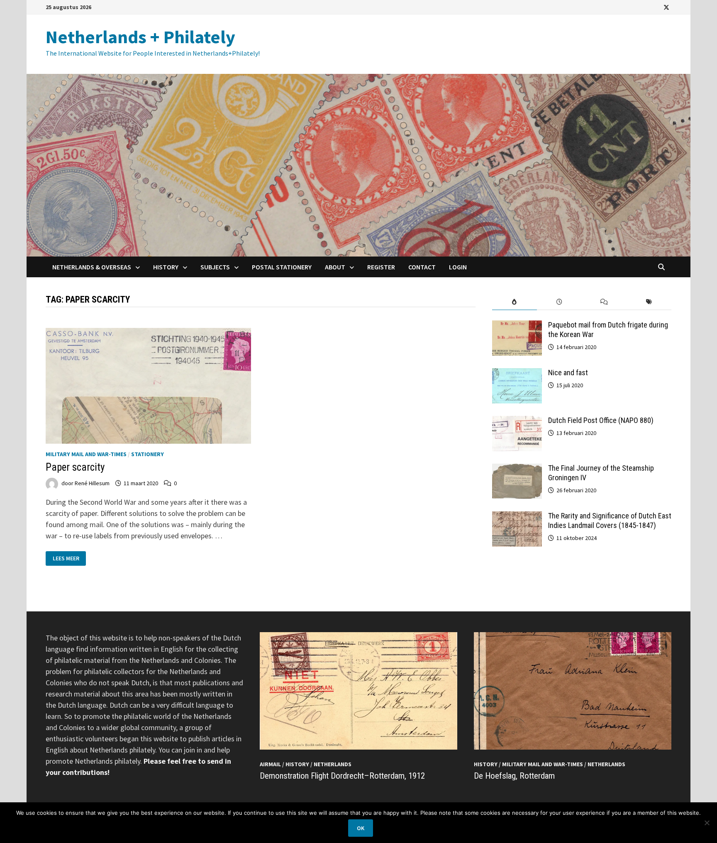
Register (381, 267)
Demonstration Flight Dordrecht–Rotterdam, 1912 (342, 776)
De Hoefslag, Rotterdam (514, 776)
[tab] (514, 302)
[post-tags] (649, 302)
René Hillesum (92, 483)
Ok (360, 828)
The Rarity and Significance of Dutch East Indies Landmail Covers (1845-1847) (609, 520)
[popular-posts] (514, 302)
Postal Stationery (282, 267)
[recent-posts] (559, 302)
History (165, 267)
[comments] (604, 302)
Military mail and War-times (86, 454)
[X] (666, 7)
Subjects (215, 267)
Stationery (147, 454)
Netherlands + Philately (140, 36)
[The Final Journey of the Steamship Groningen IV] (517, 469)
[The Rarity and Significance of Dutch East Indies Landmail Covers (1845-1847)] (517, 517)
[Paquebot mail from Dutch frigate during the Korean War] (517, 326)
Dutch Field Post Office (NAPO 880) (601, 420)
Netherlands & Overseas (91, 267)
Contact (422, 267)
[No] (706, 823)
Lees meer (65, 557)
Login (458, 267)
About (335, 267)
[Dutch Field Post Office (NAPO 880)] (517, 421)
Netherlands (332, 764)
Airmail (270, 764)
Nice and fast (568, 372)
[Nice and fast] (517, 374)
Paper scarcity (75, 467)
